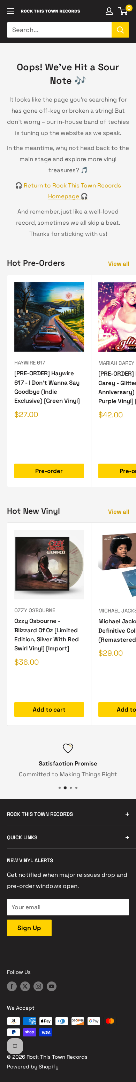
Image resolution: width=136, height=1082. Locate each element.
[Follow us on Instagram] (38, 986)
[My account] (109, 11)
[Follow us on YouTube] (51, 986)
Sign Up (29, 928)
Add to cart (49, 709)
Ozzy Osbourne (34, 610)
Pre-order (49, 471)
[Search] (120, 30)
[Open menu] (10, 11)
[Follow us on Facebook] (12, 986)
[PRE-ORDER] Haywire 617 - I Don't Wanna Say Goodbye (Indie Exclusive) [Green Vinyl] (47, 386)
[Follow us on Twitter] (25, 986)
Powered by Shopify (33, 1066)
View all (118, 263)
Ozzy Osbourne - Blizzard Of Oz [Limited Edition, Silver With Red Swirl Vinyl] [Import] (46, 634)
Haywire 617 (29, 362)
